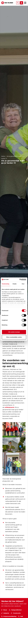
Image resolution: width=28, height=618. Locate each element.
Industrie (6, 613)
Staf (21, 616)
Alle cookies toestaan (14, 332)
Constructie (17, 613)
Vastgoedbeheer (16, 610)
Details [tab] (14, 283)
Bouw (5, 610)
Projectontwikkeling (9, 616)
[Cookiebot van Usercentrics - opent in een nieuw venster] (19, 280)
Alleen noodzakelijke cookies (14, 337)
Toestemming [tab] (5, 283)
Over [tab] (23, 283)
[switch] (24, 315)
